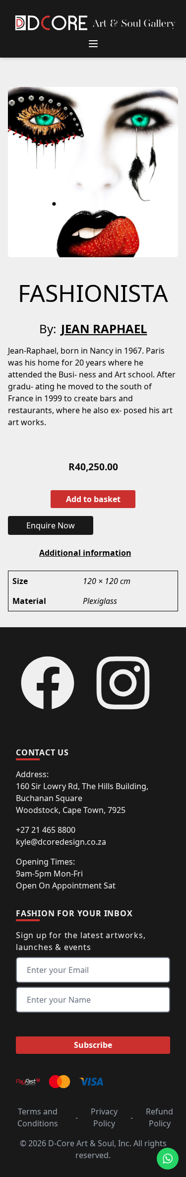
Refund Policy (159, 1117)
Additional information (85, 552)
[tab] (85, 553)
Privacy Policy (104, 1117)
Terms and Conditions (37, 1117)
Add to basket (93, 499)
